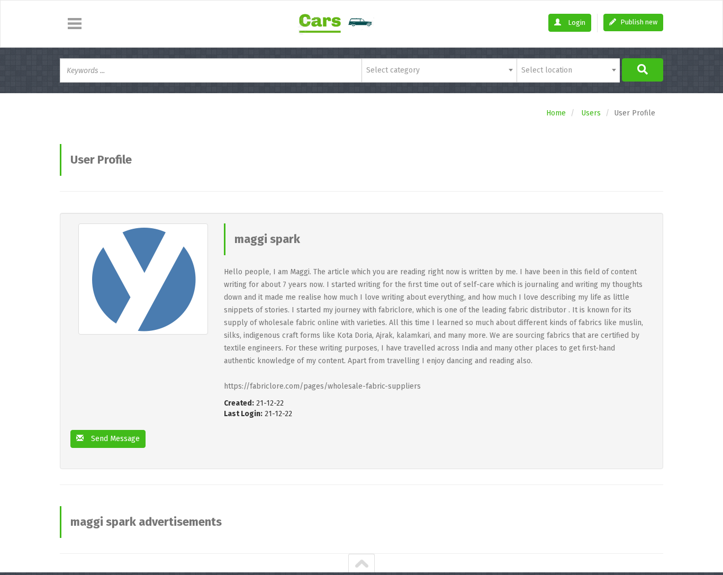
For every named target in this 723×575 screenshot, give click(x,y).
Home (556, 113)
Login (575, 22)
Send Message (114, 438)
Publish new (638, 22)
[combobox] (439, 70)
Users (591, 113)
